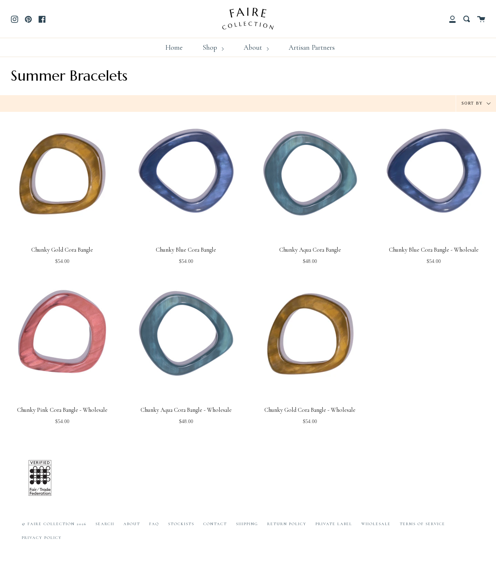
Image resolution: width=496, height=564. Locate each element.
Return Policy (286, 524)
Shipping (247, 524)
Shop (211, 47)
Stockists (181, 524)
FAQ (154, 524)
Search (104, 524)
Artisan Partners (312, 47)
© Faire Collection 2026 (54, 524)
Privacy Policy (42, 537)
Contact (215, 524)
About (254, 47)
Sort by (473, 103)
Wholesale (376, 524)
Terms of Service (422, 524)
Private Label (334, 524)
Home (174, 47)
